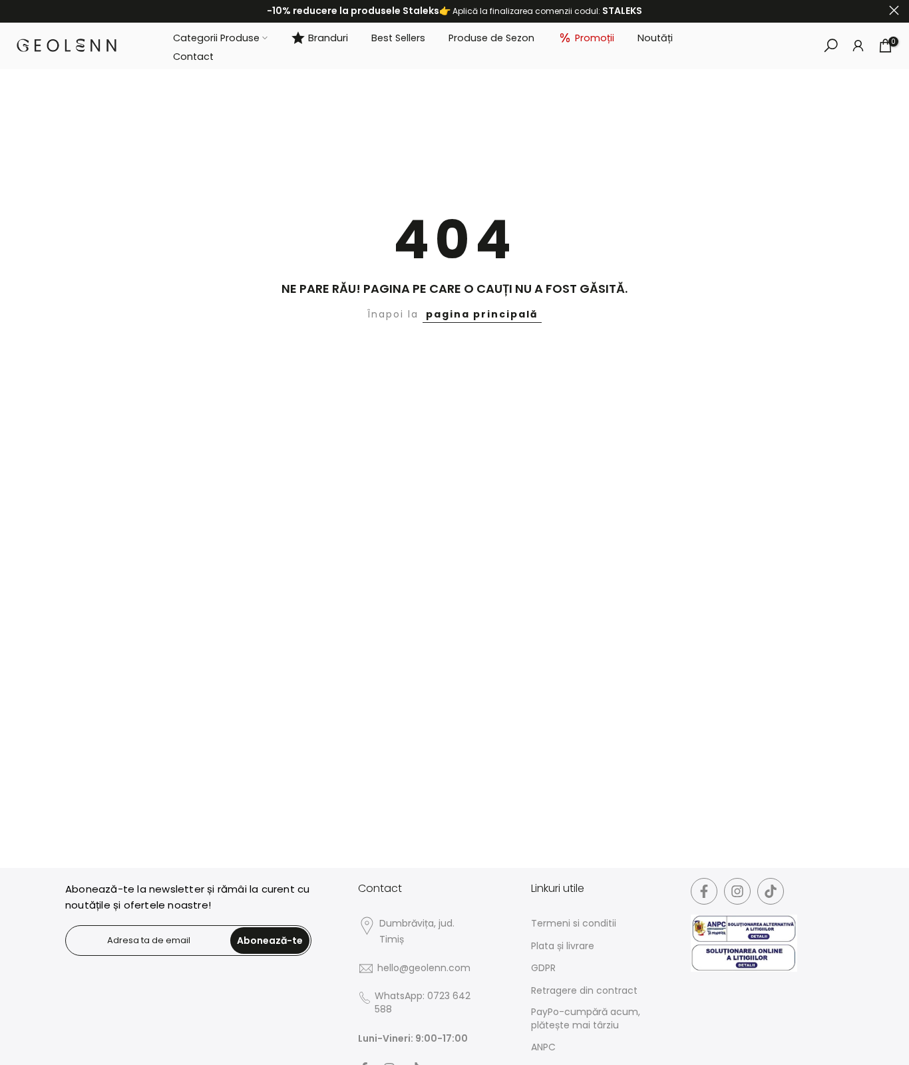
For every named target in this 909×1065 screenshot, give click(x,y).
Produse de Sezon (491, 37)
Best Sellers (398, 37)
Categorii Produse (216, 37)
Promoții (594, 37)
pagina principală (482, 314)
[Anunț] (454, 11)
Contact (193, 56)
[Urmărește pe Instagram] (737, 891)
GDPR (543, 968)
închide (15, 10)
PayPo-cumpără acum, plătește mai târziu (585, 1019)
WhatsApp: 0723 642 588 (422, 1003)
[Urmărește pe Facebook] (704, 891)
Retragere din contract (584, 990)
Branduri (328, 37)
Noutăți (655, 37)
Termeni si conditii (573, 923)
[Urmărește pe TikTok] (770, 891)
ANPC (543, 1047)
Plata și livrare (562, 946)
